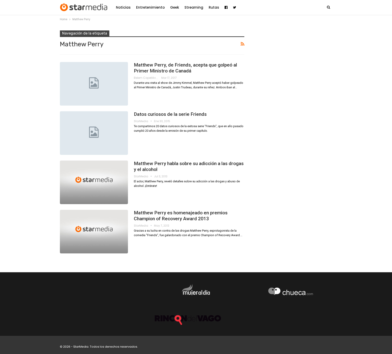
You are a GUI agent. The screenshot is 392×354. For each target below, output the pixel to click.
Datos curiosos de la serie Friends (170, 114)
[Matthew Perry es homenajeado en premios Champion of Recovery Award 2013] (94, 231)
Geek (174, 7)
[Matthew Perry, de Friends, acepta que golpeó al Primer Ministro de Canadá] (94, 84)
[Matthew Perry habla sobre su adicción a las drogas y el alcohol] (94, 182)
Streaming (193, 7)
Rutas (214, 7)
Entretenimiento (150, 7)
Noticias (123, 7)
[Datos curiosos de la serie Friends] (94, 133)
